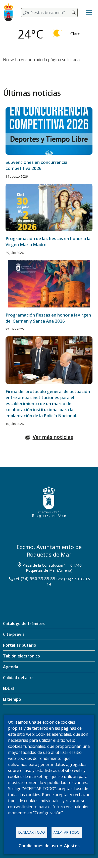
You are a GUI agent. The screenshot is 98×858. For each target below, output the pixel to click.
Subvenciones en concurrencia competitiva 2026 (36, 165)
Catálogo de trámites (24, 623)
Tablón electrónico (21, 656)
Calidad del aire (18, 677)
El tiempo (12, 699)
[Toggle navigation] (89, 13)
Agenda (10, 667)
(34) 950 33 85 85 (38, 578)
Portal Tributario (19, 645)
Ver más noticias (53, 437)
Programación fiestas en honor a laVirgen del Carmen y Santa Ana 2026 (48, 318)
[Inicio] (10, 12)
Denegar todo (31, 832)
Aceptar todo (67, 832)
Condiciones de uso (38, 845)
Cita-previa (14, 634)
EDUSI (8, 688)
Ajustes (72, 845)
